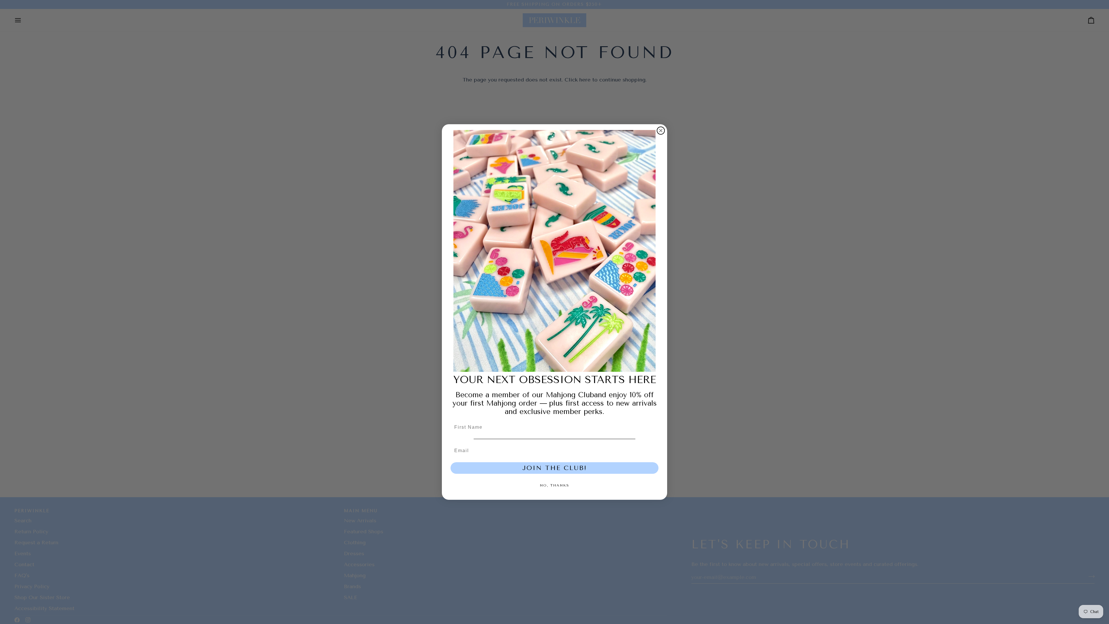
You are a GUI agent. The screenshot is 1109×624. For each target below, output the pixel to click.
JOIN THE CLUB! (554, 468)
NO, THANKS (554, 485)
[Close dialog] (660, 130)
